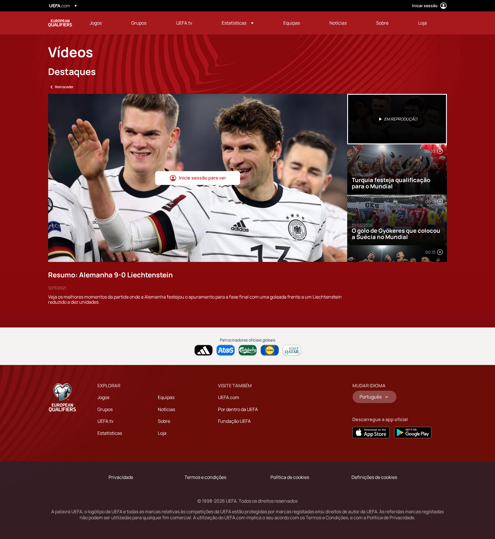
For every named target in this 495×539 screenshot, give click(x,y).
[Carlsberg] (247, 350)
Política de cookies (289, 477)
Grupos (105, 409)
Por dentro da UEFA (238, 409)
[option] (397, 119)
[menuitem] (103, 22)
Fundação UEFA (234, 421)
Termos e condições (205, 477)
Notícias (166, 409)
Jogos (103, 397)
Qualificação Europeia (60, 22)
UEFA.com (228, 397)
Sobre (164, 421)
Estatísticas (109, 433)
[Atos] (225, 350)
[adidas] (203, 350)
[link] (95, 22)
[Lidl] (269, 350)
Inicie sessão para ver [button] (202, 178)
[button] (237, 22)
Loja (162, 433)
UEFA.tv (105, 421)
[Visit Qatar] (291, 350)
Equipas (166, 397)
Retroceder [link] (64, 86)
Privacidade (121, 477)
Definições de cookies (374, 477)
